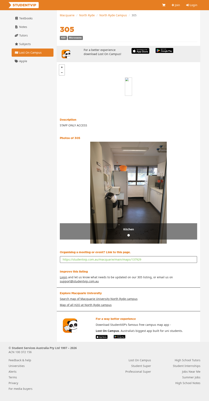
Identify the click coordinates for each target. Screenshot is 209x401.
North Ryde (87, 15)
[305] (128, 86)
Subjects (24, 44)
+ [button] (61, 67)
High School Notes (187, 383)
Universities (17, 366)
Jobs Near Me (191, 371)
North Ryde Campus (113, 15)
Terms (13, 377)
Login (193, 5)
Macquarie (67, 15)
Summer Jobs (191, 377)
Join (177, 5)
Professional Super (138, 371)
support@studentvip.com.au (79, 281)
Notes (22, 27)
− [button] (61, 72)
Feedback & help (20, 360)
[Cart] (164, 5)
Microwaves (75, 37)
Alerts (13, 371)
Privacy (13, 383)
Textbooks (25, 18)
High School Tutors (187, 360)
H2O (63, 37)
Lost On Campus (30, 52)
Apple (22, 61)
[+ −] (128, 86)
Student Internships (186, 366)
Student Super (141, 366)
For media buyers (20, 389)
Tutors (23, 35)
